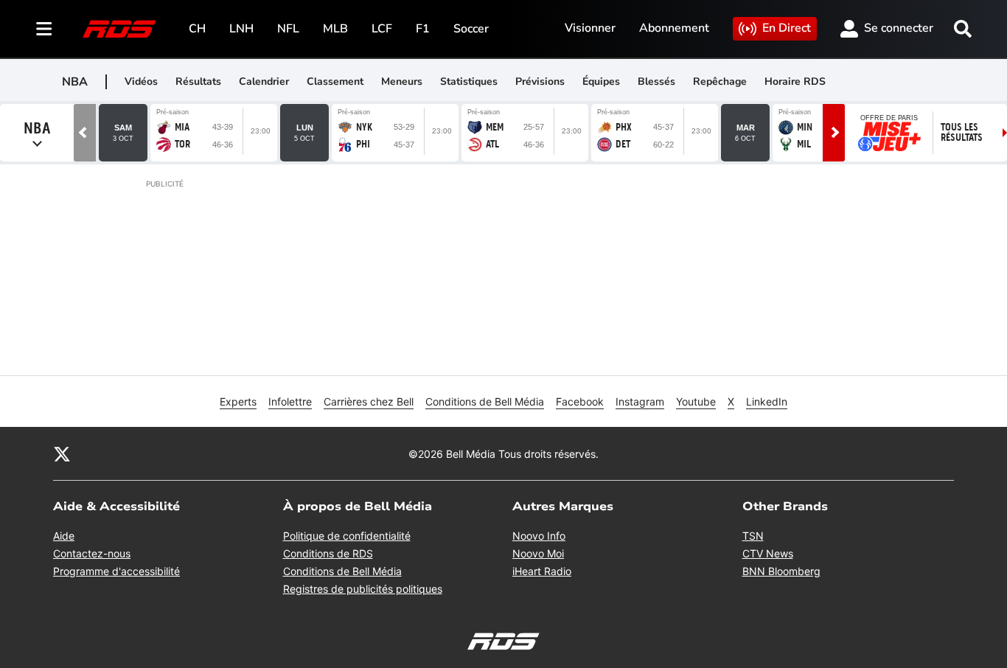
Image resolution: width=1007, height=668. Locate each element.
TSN (753, 535)
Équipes (601, 81)
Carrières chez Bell (369, 401)
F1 (423, 29)
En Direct (786, 28)
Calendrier (264, 81)
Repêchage (720, 81)
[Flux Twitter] (62, 453)
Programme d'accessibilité (116, 571)
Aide (63, 535)
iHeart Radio (541, 571)
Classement (335, 81)
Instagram (640, 401)
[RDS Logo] (119, 28)
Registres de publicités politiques (362, 588)
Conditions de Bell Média (484, 401)
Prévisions (540, 81)
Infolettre (290, 401)
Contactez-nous (91, 553)
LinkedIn (766, 401)
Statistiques (469, 81)
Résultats (198, 81)
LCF (382, 29)
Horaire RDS (795, 81)
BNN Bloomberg (781, 571)
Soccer (471, 29)
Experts (238, 401)
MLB (335, 29)
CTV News (767, 553)
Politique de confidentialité (347, 535)
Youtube (696, 401)
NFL (288, 29)
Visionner (590, 28)
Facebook (580, 401)
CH (197, 29)
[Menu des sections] (44, 29)
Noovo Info (538, 535)
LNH (241, 29)
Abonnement (674, 28)
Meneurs (401, 81)
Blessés (656, 81)
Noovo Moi (538, 553)
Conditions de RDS (328, 553)
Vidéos (141, 81)
